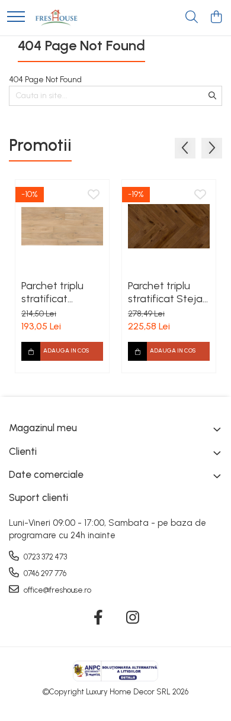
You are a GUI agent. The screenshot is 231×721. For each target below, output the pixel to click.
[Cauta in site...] (191, 18)
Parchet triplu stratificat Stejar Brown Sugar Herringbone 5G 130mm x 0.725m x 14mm (167, 292)
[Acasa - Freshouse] (56, 18)
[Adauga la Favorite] (93, 195)
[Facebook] (98, 618)
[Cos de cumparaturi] (216, 18)
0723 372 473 (44, 556)
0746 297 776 (44, 573)
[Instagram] (133, 618)
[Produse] (16, 17)
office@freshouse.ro (56, 590)
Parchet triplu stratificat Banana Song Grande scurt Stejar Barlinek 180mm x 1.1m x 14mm (56, 292)
